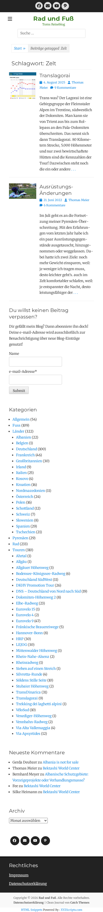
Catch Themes (80, 902)
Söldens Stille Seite (31, 680)
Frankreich (25, 455)
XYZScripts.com (71, 910)
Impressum (18, 875)
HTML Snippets (31, 910)
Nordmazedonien (30, 490)
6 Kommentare (54, 205)
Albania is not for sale (60, 762)
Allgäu (21, 561)
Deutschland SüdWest (34, 579)
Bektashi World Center (61, 768)
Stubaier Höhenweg (32, 686)
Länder (18, 431)
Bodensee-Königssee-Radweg (40, 573)
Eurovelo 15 (25, 609)
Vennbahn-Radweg (32, 722)
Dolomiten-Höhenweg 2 (36, 597)
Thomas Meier (78, 200)
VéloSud (22, 710)
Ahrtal (21, 556)
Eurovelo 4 (25, 615)
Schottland (25, 508)
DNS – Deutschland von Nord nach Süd (48, 591)
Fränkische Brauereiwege (37, 627)
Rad (15, 544)
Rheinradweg (27, 662)
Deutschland (26, 449)
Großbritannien (29, 461)
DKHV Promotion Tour (35, 585)
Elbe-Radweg (27, 603)
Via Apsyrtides (28, 733)
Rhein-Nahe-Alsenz (32, 656)
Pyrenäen (20, 538)
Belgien (22, 443)
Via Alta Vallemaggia (33, 728)
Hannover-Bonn (29, 633)
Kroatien (23, 484)
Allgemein (21, 419)
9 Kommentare (65, 87)
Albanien (23, 437)
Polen (20, 502)
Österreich (24, 496)
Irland (21, 467)
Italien (21, 472)
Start (20, 48)
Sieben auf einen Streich (36, 668)
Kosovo (22, 478)
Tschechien (25, 532)
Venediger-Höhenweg (34, 716)
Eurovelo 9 (25, 621)
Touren (18, 550)
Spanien (23, 526)
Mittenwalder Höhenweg (36, 650)
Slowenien (24, 520)
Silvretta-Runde (29, 674)
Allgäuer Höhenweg (32, 567)
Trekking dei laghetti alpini (39, 704)
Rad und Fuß (53, 18)
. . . (73, 169)
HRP (20, 639)
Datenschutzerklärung (28, 883)
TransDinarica (28, 692)
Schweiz (23, 514)
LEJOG (21, 644)
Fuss (16, 425)
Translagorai (55, 75)
